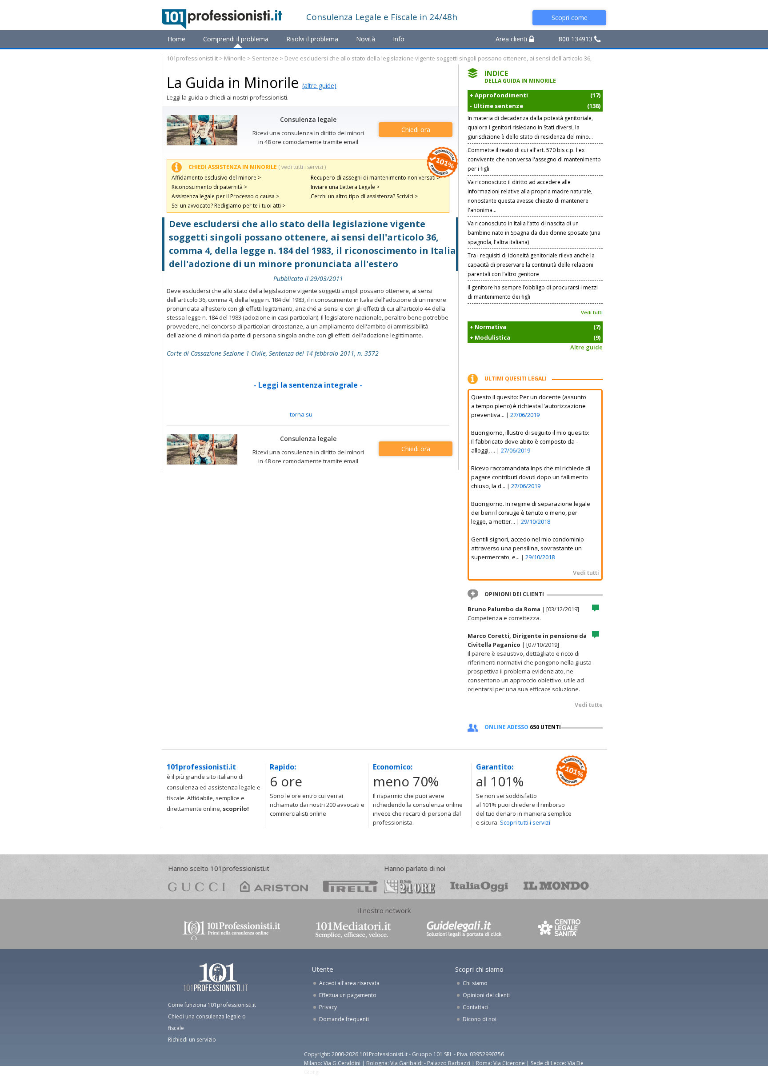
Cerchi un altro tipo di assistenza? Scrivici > (364, 196)
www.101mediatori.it (353, 929)
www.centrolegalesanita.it (560, 929)
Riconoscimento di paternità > (209, 187)
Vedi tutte (589, 705)
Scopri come (570, 17)
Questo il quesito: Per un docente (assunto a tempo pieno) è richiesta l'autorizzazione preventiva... (528, 406)
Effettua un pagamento (347, 995)
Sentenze (265, 58)
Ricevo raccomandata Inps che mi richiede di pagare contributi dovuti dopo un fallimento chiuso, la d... (530, 477)
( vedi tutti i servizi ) (302, 167)
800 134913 (576, 39)
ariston (274, 886)
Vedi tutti (592, 312)
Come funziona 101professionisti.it (212, 1005)
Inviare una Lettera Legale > (345, 187)
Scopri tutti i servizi (525, 822)
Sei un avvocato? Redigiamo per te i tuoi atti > (228, 205)
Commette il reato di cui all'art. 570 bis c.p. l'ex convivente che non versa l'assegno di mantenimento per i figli (534, 159)
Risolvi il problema (312, 39)
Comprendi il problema (235, 39)
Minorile (235, 58)
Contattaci (475, 1007)
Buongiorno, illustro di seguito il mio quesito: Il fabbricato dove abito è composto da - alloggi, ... (530, 441)
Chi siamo (475, 983)
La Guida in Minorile (233, 82)
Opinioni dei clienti (486, 995)
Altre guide (586, 347)
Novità (365, 39)
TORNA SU (301, 414)
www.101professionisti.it (231, 929)
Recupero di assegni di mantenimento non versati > (375, 177)
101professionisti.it (192, 58)
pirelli (350, 886)
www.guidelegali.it (464, 929)
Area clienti (512, 39)
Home (176, 39)
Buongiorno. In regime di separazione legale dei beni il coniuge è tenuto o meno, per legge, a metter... (530, 512)
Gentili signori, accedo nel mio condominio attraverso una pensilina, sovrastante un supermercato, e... (527, 548)
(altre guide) (319, 85)
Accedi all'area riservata (349, 983)
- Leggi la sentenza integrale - (308, 385)
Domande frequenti (344, 1019)
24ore (409, 887)
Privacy (328, 1007)
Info (398, 39)
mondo (556, 886)
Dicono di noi (479, 1019)
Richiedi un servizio (192, 1039)
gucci (196, 886)
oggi (479, 886)
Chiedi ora (415, 129)
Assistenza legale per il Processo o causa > (225, 196)
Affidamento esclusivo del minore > (216, 177)
